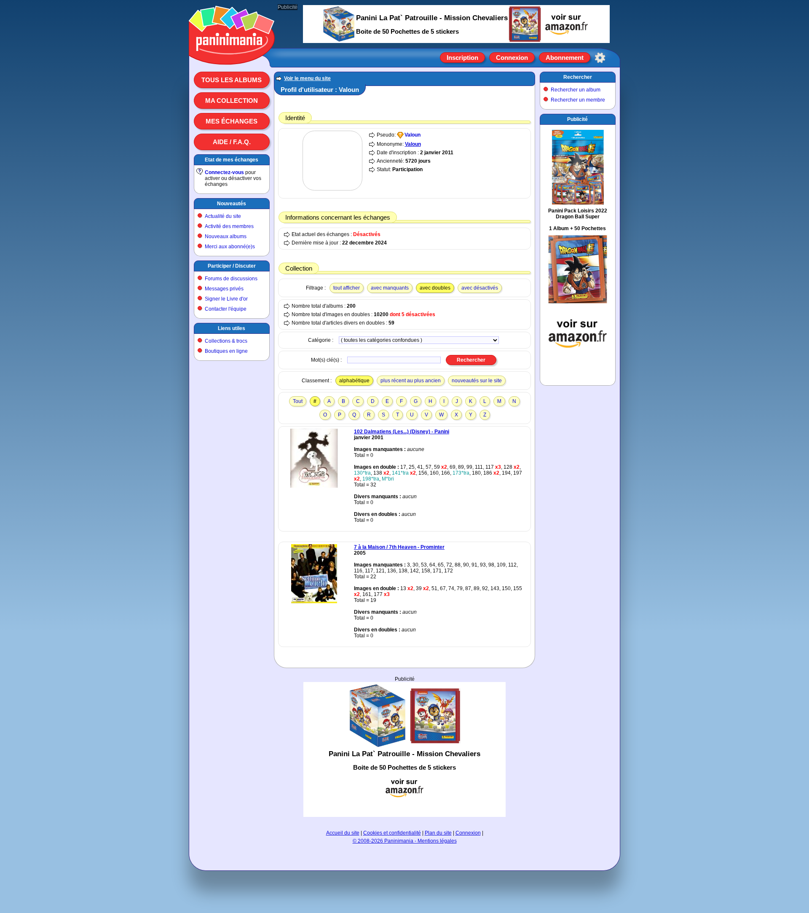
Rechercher (577, 77)
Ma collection (231, 100)
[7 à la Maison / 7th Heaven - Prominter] (314, 601)
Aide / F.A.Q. (232, 141)
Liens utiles (231, 328)
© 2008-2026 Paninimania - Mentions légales (405, 841)
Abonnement (565, 57)
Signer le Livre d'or (226, 299)
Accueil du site (342, 833)
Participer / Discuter (232, 266)
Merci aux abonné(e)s (230, 247)
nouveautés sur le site (477, 381)
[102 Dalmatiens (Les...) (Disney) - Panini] (314, 486)
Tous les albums (231, 79)
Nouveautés (231, 204)
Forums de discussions (231, 279)
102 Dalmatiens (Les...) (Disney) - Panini (401, 432)
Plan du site (438, 833)
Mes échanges (231, 121)
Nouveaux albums (225, 236)
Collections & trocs (226, 341)
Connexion (512, 57)
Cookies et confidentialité (392, 833)
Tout (298, 401)
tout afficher (346, 288)
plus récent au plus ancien (410, 381)
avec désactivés (479, 288)
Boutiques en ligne (226, 351)
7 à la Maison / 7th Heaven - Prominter (399, 547)
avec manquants (390, 288)
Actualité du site (223, 216)
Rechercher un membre (578, 100)
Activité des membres (229, 226)
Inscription (462, 57)
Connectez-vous (224, 172)
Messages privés (224, 289)
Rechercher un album (575, 90)
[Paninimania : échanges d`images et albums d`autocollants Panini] (232, 54)
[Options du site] (600, 57)
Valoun (412, 135)
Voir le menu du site (307, 78)
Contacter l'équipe (225, 309)
